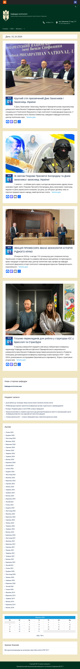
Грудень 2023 (10, 471)
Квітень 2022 (10, 532)
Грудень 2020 (10, 571)
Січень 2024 (9, 468)
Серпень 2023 (10, 483)
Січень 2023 (9, 505)
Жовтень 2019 (10, 592)
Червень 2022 (10, 526)
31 (39, 631)
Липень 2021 (10, 550)
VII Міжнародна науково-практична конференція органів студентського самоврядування (34, 406)
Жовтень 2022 (10, 514)
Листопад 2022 (11, 511)
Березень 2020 (10, 583)
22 (19, 629)
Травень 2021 (10, 556)
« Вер (38, 635)
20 (69, 627)
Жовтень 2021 (10, 541)
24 (39, 629)
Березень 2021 (10, 562)
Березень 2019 (10, 604)
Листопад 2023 (11, 474)
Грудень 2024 (10, 435)
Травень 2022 (10, 529)
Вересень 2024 (10, 444)
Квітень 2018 (10, 607)
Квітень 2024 (10, 459)
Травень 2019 (10, 598)
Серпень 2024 (10, 447)
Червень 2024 (10, 453)
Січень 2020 (9, 589)
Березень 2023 (10, 499)
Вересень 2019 (10, 595)
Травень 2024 (10, 456)
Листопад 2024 (11, 438)
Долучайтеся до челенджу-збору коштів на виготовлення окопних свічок (29, 403)
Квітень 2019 (10, 601)
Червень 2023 (10, 490)
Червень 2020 (10, 580)
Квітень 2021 (10, 559)
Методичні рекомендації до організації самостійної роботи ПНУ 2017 (27, 650)
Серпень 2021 (10, 547)
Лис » (42, 635)
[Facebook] (76, 6)
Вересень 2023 (10, 480)
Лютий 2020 (9, 586)
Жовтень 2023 (10, 477)
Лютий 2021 (9, 565)
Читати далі (31, 117)
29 (19, 631)
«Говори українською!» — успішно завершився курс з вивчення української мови (31, 417)
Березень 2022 (10, 535)
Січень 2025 (9, 432)
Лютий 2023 (9, 502)
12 (58, 624)
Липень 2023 (10, 486)
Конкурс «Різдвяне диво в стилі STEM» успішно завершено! (25, 409)
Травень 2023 (10, 493)
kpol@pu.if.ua (49, 22)
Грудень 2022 (10, 508)
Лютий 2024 (9, 465)
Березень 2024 (10, 462)
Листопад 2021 (11, 538)
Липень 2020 (10, 577)
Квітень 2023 (10, 496)
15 (19, 627)
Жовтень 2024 (10, 441)
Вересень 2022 (10, 517)
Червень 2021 (10, 553)
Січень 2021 (9, 568)
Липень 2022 (10, 523)
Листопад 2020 (11, 574)
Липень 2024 (10, 450)
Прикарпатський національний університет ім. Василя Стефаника (38, 666)
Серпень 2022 (10, 520)
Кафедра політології (19, 14)
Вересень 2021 (10, 544)
